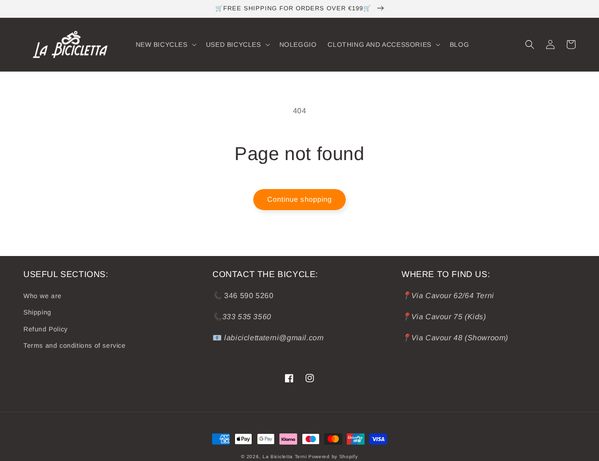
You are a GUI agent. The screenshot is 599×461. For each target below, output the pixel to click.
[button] (165, 44)
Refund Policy (45, 329)
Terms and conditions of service (74, 345)
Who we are (42, 296)
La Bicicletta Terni (285, 456)
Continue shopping (299, 199)
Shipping (37, 312)
